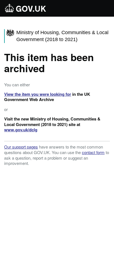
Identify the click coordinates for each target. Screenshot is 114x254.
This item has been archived (49, 62)
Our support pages (21, 147)
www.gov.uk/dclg (20, 130)
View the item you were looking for (37, 94)
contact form (93, 152)
